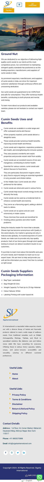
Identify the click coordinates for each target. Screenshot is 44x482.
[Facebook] (5, 452)
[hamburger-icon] (19, 5)
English (28, 480)
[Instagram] (11, 452)
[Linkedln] (24, 452)
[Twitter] (18, 452)
